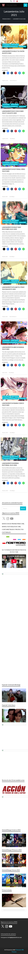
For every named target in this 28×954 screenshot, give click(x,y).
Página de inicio (6, 19)
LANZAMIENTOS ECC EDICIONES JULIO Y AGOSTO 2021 (13, 112)
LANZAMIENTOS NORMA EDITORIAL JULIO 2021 (10, 464)
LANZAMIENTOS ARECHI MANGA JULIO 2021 (13, 348)
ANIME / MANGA (14, 44)
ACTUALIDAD (6, 44)
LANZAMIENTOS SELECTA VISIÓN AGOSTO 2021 (13, 52)
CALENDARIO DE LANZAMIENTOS (10, 46)
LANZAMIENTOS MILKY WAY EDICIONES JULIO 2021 (11, 228)
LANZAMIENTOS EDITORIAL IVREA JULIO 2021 (13, 170)
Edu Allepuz (12, 138)
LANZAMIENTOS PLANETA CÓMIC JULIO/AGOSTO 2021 (13, 288)
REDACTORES (22, 46)
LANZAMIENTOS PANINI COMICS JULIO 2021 (13, 404)
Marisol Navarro (13, 80)
